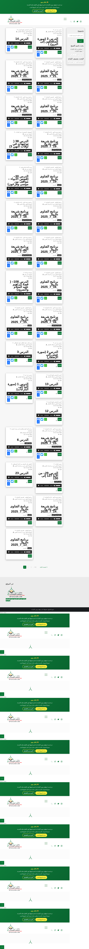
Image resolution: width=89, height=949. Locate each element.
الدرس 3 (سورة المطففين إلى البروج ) (47, 41)
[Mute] (25, 43)
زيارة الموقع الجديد (50, 11)
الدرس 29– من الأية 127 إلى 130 (48, 475)
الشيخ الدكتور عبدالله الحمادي (24, 63)
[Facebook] (74, 21)
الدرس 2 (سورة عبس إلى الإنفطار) (47, 354)
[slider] (28, 43)
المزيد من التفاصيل (38, 11)
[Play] (9, 43)
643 (35, 567)
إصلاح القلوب (28, 443)
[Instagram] (81, 21)
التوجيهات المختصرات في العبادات (23, 132)
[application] (19, 43)
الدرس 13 (51, 384)
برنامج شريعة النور (26, 79)
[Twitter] (77, 21)
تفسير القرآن (58, 464)
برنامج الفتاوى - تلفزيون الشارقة (54, 62)
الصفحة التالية (43, 567)
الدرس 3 (22, 352)
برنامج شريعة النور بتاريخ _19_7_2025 (49, 143)
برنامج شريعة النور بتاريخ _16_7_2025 (49, 319)
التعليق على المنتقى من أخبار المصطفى (22, 464)
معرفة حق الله (28, 272)
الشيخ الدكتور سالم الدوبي (25, 99)
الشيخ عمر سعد (28, 134)
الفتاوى (59, 79)
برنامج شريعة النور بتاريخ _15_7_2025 (49, 440)
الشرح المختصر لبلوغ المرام (25, 29)
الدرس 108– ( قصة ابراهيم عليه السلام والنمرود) (19, 285)
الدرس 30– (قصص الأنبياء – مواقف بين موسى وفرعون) (18, 180)
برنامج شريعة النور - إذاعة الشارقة (23, 62)
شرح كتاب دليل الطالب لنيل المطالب (23, 343)
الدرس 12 (51, 411)
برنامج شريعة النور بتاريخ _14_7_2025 (49, 508)
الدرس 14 (21, 39)
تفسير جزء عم (58, 29)
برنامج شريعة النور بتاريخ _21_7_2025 (19, 73)
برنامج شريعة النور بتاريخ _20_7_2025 (19, 108)
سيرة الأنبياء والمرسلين (26, 167)
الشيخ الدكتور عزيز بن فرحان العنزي (53, 63)
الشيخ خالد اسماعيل (27, 432)
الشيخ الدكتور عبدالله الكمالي (24, 31)
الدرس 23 (21, 473)
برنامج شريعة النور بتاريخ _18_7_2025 (19, 214)
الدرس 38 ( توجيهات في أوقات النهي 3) (18, 143)
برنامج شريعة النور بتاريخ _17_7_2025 (19, 249)
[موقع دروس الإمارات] (14, 19)
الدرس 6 (22, 440)
